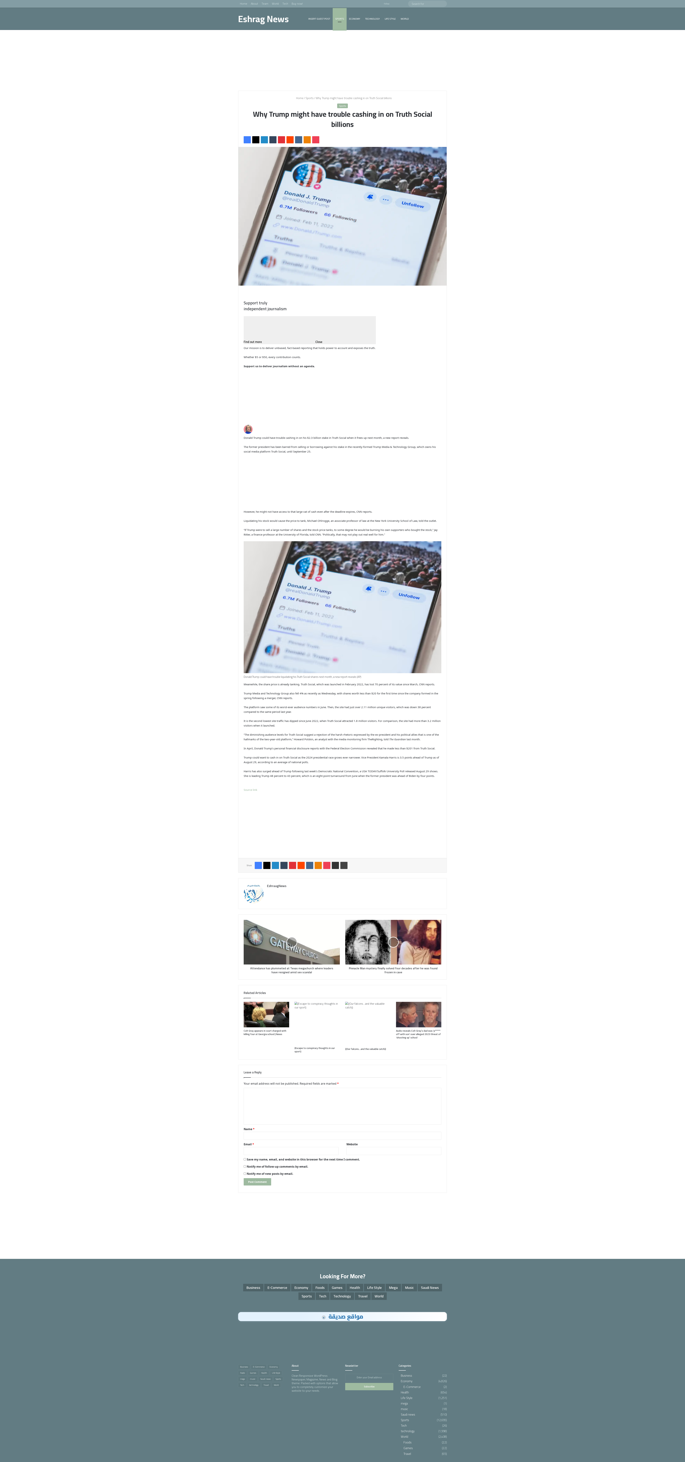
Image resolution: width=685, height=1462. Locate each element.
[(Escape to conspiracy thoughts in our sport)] (317, 1023)
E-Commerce (277, 1287)
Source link (250, 790)
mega (393, 1287)
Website (352, 1144)
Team (265, 3)
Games (337, 1287)
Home (243, 3)
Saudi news (430, 1287)
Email (249, 1144)
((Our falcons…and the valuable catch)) (365, 1049)
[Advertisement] (342, 60)
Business (253, 1287)
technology (372, 18)
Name (249, 1129)
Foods (320, 1287)
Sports (339, 18)
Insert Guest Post (319, 18)
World (275, 3)
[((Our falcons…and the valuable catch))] (368, 1024)
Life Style (390, 18)
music (409, 1287)
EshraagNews (276, 886)
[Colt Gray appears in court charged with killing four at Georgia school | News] (266, 1015)
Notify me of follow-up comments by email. (277, 1167)
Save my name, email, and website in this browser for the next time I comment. (303, 1159)
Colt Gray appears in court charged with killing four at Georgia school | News (265, 1032)
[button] (342, 607)
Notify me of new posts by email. (270, 1174)
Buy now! (297, 3)
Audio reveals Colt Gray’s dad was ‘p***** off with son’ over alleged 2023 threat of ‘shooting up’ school (418, 1034)
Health (355, 1287)
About (254, 3)
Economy (354, 18)
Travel (362, 1296)
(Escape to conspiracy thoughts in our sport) (315, 1050)
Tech (285, 3)
